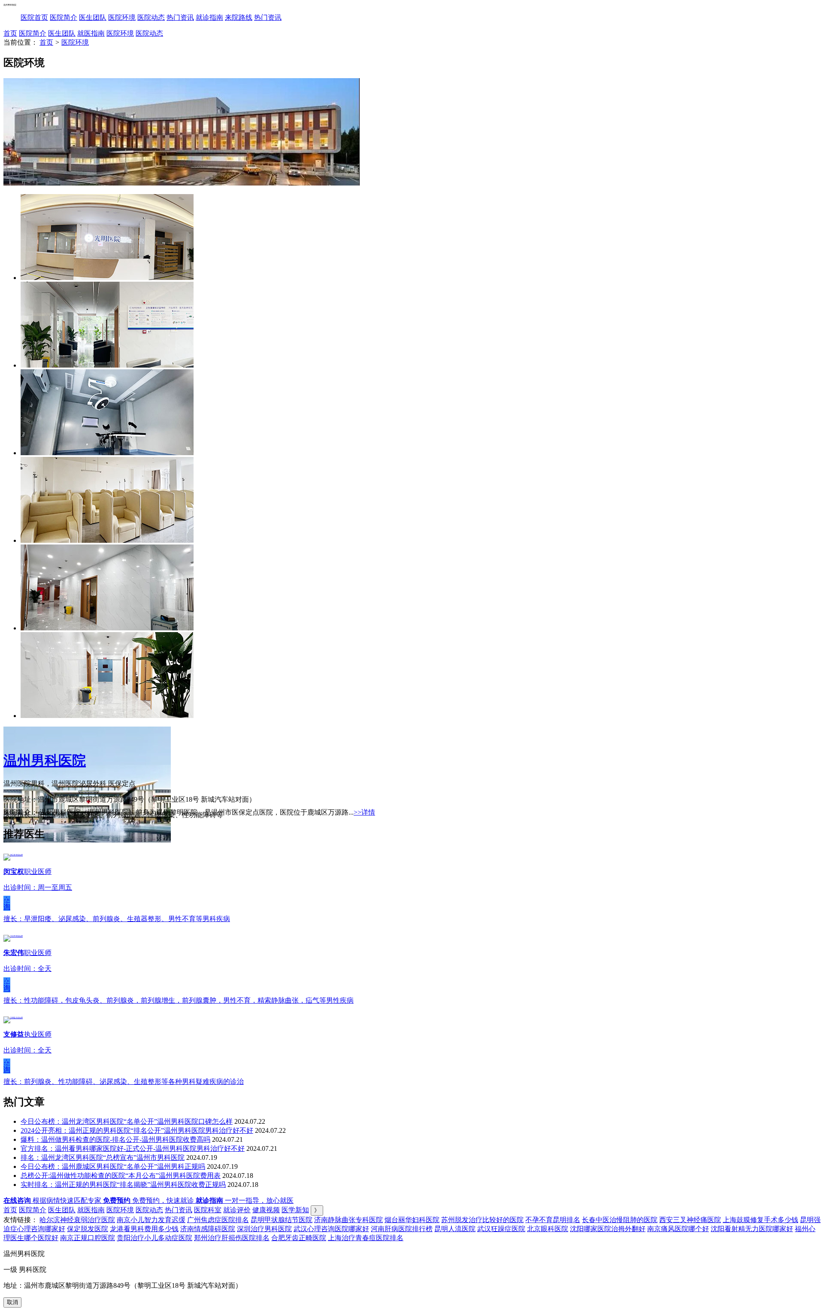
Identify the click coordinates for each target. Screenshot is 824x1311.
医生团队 (92, 17)
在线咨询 (6, 903)
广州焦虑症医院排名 (218, 1219)
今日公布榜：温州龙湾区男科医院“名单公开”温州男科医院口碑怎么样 (127, 1121)
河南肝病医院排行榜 (402, 1228)
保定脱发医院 (87, 1228)
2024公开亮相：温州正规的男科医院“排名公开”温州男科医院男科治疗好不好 (137, 1130)
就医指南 (91, 33)
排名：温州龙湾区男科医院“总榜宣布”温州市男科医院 (103, 1157)
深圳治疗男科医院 (264, 1228)
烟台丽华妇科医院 (412, 1219)
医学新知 (295, 1210)
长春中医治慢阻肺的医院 (619, 1219)
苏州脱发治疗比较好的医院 (482, 1219)
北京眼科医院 (547, 1228)
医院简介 (63, 17)
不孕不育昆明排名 (552, 1219)
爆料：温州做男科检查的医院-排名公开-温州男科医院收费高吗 (115, 1139)
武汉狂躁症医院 (501, 1228)
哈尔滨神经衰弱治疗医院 (77, 1219)
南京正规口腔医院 (87, 1237)
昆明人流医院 (455, 1228)
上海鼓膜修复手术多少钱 (760, 1219)
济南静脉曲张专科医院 (348, 1219)
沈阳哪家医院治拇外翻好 (607, 1228)
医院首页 (34, 17)
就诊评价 (237, 1210)
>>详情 (364, 812)
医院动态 (151, 17)
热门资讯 (180, 17)
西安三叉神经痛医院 (690, 1219)
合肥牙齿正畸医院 (298, 1237)
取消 (12, 1302)
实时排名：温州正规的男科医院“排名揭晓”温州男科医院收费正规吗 (123, 1184)
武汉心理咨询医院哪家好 (331, 1228)
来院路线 (238, 17)
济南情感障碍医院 (207, 1228)
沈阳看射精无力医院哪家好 (752, 1228)
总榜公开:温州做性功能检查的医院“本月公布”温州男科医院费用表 (121, 1175)
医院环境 (122, 17)
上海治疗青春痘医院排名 (365, 1237)
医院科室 (207, 1210)
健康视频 (266, 1210)
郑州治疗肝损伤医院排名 (232, 1237)
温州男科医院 (44, 760)
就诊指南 (209, 17)
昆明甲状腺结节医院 (281, 1219)
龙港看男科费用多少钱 (144, 1228)
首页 (10, 33)
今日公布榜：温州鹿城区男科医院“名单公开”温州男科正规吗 (113, 1166)
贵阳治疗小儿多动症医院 (154, 1237)
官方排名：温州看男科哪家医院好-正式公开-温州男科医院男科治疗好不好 (133, 1148)
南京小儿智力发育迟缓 (151, 1219)
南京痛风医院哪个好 (678, 1228)
